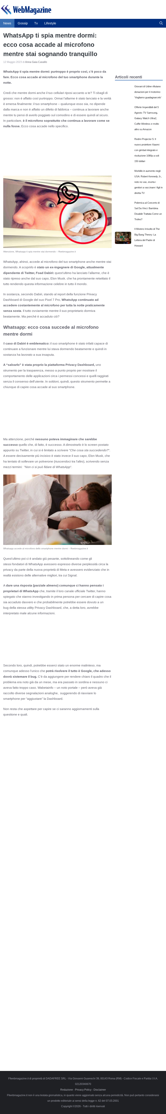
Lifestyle (50, 23)
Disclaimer (100, 1089)
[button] (161, 23)
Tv (36, 23)
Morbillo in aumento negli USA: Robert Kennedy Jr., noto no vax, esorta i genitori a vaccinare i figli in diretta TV (148, 182)
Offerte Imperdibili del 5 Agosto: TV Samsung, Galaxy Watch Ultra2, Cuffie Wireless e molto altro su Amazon (146, 118)
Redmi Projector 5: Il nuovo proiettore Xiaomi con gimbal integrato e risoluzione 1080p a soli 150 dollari (146, 150)
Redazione (66, 1089)
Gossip (23, 23)
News (7, 23)
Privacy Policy (83, 1089)
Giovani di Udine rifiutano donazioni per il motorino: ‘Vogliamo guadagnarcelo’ (147, 92)
